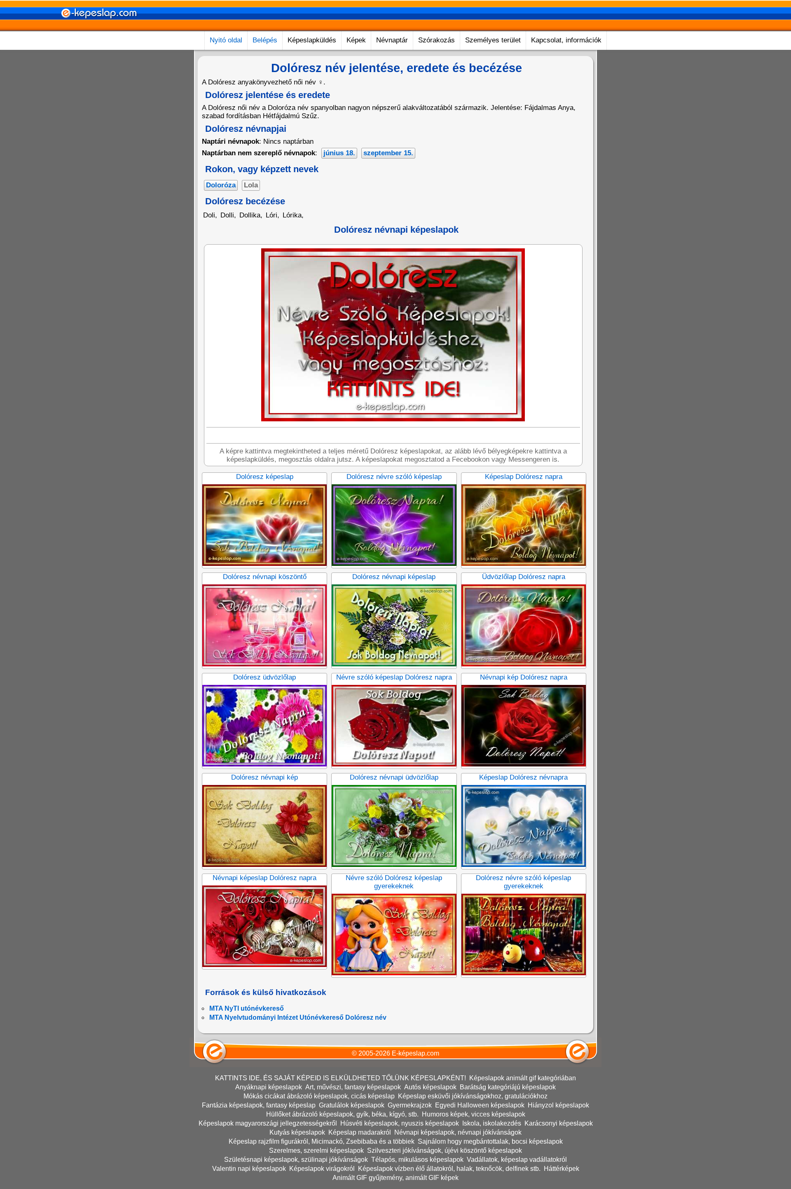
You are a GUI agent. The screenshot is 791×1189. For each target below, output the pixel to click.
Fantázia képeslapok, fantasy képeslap (259, 1105)
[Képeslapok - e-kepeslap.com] (99, 28)
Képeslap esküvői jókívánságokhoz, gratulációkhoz (473, 1096)
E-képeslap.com (415, 1053)
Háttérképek (561, 1168)
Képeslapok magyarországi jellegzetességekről (268, 1123)
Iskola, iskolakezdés (491, 1123)
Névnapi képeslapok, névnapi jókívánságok (458, 1132)
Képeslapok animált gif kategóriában (522, 1078)
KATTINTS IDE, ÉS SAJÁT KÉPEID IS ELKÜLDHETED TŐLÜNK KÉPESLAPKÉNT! (340, 1078)
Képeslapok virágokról (322, 1168)
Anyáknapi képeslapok (268, 1087)
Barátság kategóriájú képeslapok (508, 1087)
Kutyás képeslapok (297, 1132)
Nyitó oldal (226, 40)
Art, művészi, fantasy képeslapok (353, 1087)
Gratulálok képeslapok (351, 1105)
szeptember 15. (388, 153)
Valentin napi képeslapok (249, 1168)
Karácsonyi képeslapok (558, 1123)
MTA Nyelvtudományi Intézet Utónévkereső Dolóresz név (297, 1017)
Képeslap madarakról (359, 1132)
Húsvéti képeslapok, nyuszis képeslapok (399, 1123)
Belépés (265, 40)
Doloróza (221, 185)
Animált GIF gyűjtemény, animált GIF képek (395, 1177)
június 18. (339, 153)
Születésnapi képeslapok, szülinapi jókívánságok (296, 1159)
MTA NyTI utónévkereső (246, 1008)
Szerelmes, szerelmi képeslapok (316, 1150)
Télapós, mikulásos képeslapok (417, 1159)
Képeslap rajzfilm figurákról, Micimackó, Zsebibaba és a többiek (321, 1141)
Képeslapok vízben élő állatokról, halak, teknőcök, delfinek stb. (449, 1168)
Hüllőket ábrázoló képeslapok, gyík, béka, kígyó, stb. (342, 1114)
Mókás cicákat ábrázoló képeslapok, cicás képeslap (319, 1096)
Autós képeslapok (430, 1087)
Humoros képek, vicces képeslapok (473, 1114)
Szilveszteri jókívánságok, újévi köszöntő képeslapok (444, 1150)
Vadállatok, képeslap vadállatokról (517, 1159)
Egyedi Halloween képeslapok (479, 1105)
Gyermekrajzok (410, 1105)
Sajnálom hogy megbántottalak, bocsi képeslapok (490, 1141)
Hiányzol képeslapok (558, 1105)
